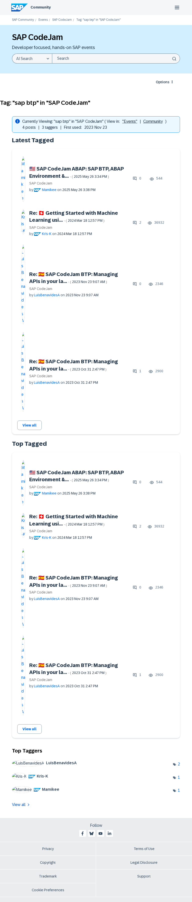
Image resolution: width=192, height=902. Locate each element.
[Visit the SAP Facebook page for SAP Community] (82, 834)
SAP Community (23, 20)
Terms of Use (144, 849)
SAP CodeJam (62, 20)
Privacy (48, 849)
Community (40, 7)
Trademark (48, 876)
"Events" (129, 121)
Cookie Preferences (48, 890)
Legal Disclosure (144, 862)
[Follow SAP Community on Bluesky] (92, 834)
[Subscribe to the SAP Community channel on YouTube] (100, 834)
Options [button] (162, 82)
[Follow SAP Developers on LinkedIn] (110, 834)
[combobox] (116, 59)
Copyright (48, 862)
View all (29, 425)
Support (144, 876)
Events (43, 20)
